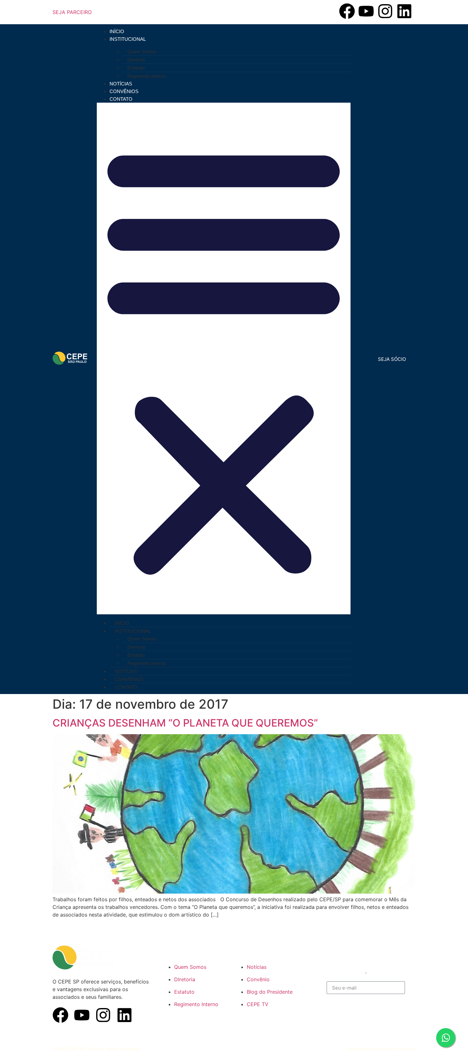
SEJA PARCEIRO (72, 12)
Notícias (121, 83)
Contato (121, 99)
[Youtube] (366, 11)
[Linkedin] (404, 11)
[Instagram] (385, 11)
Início (117, 31)
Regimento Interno (146, 76)
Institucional (128, 39)
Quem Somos (142, 51)
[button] (224, 358)
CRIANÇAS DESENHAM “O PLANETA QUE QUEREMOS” (185, 723)
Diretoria (136, 59)
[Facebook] (347, 11)
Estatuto (136, 67)
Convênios (124, 91)
